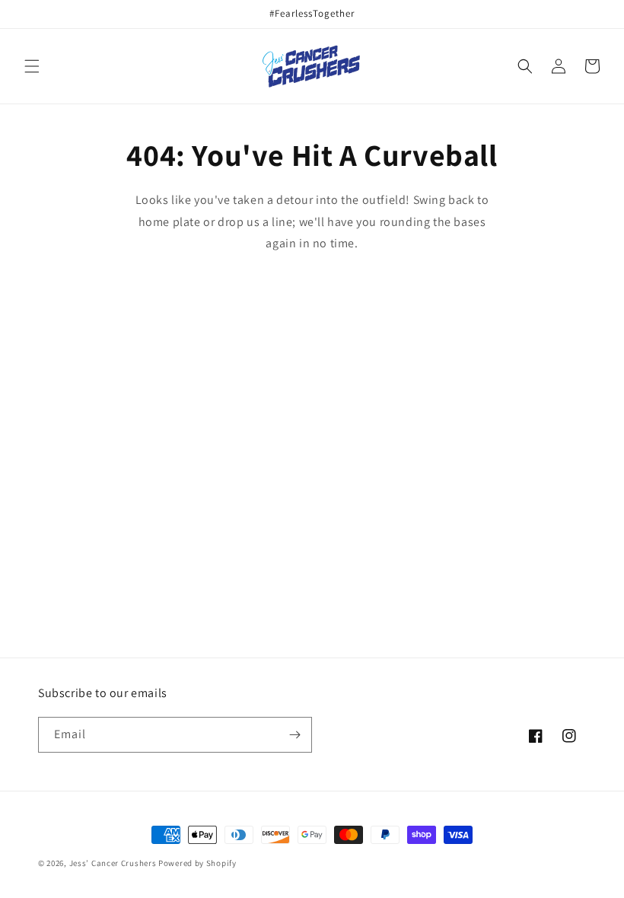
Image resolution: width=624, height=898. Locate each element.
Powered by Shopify (197, 863)
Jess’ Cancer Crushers (113, 863)
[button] (32, 66)
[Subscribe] (294, 735)
